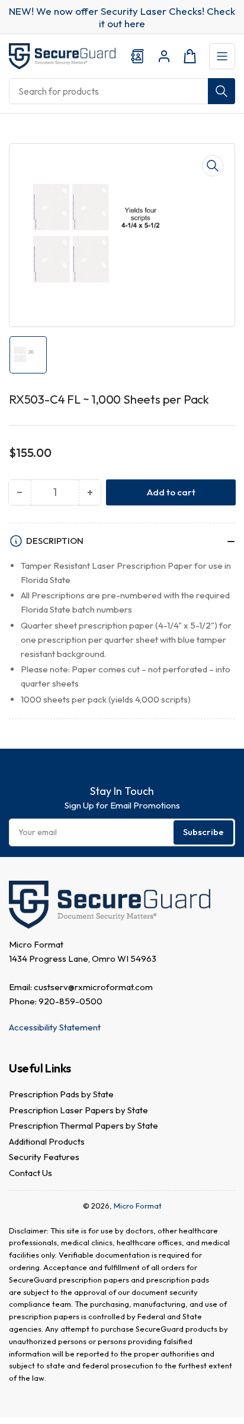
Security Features (44, 1156)
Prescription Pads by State (61, 1094)
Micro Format (138, 1205)
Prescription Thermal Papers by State (83, 1125)
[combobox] (122, 91)
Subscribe (203, 831)
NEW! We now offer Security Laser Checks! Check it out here (122, 17)
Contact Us (30, 1172)
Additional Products (47, 1141)
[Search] (221, 91)
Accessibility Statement (55, 1027)
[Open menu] (222, 56)
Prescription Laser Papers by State (78, 1110)
